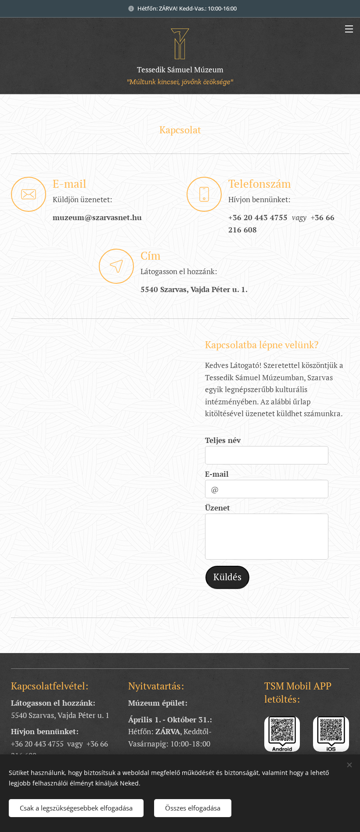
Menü (349, 28)
